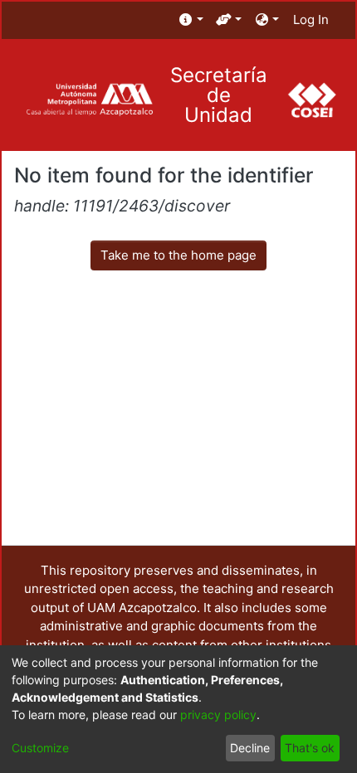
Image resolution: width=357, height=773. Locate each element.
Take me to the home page (178, 255)
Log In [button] (311, 19)
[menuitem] (191, 20)
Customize (40, 748)
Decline (250, 748)
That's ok (310, 748)
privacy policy (218, 714)
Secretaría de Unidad (218, 95)
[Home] (89, 100)
